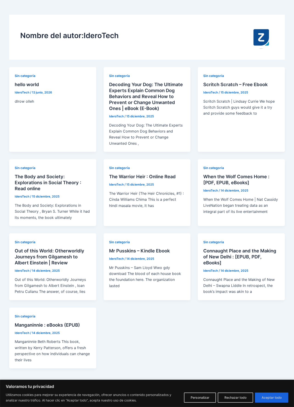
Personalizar (200, 397)
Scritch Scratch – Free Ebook (235, 84)
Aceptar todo (272, 397)
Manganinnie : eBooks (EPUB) (47, 325)
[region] (147, 393)
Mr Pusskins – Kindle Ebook (139, 251)
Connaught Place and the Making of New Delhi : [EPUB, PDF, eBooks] (239, 257)
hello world (27, 84)
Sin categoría (25, 76)
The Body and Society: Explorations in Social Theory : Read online (48, 182)
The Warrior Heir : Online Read (142, 176)
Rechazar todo (235, 397)
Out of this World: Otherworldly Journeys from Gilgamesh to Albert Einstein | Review (49, 257)
